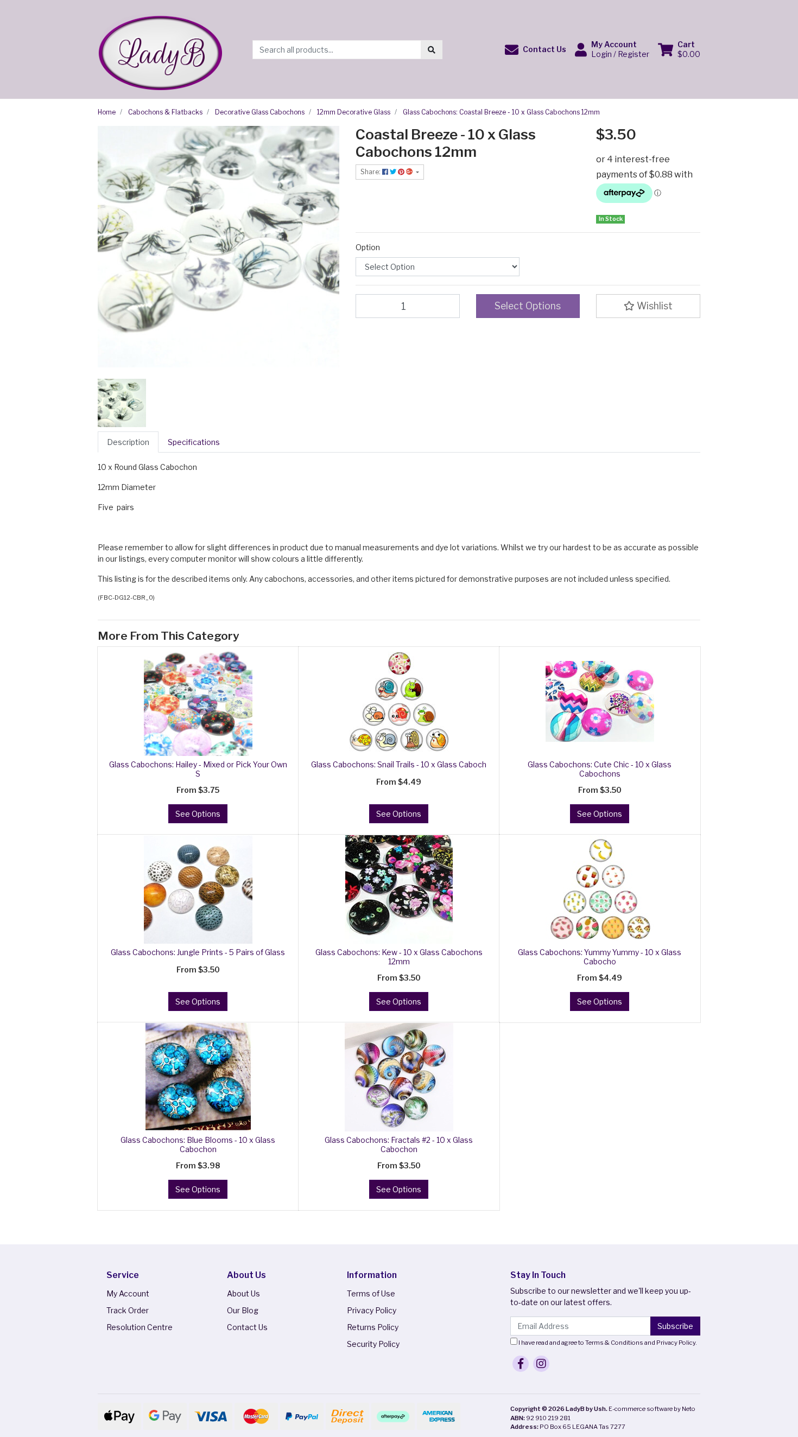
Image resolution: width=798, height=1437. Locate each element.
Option (368, 247)
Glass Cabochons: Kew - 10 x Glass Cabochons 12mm (399, 957)
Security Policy (373, 1344)
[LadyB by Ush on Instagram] (541, 1364)
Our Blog (242, 1310)
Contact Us (247, 1327)
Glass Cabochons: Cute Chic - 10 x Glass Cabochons (600, 769)
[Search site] (431, 49)
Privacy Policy (371, 1310)
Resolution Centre (139, 1327)
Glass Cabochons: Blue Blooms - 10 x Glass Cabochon (198, 1144)
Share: (371, 172)
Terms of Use (371, 1293)
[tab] (128, 442)
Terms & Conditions (614, 1342)
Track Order (127, 1310)
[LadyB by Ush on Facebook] (520, 1364)
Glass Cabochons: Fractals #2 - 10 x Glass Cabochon (399, 1144)
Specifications (194, 442)
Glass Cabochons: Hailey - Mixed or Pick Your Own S (198, 769)
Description (128, 442)
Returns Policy (372, 1327)
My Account (127, 1293)
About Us (243, 1293)
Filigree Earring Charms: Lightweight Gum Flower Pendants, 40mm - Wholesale (91, 1386)
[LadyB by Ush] (160, 48)
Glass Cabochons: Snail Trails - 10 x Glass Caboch (398, 764)
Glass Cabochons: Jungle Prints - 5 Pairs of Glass (198, 952)
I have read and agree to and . (607, 1342)
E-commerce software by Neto (652, 1409)
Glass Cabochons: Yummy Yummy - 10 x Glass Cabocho (599, 957)
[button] (535, 49)
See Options (197, 813)
